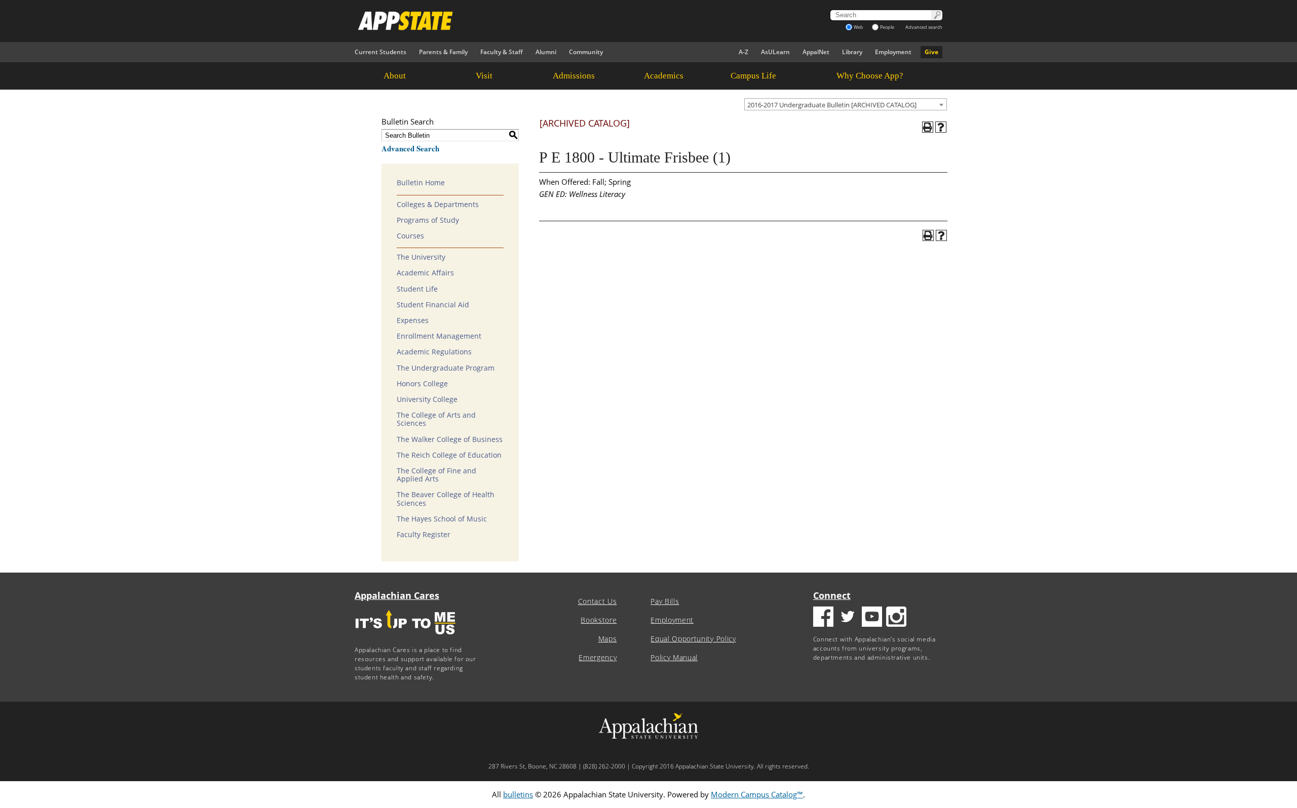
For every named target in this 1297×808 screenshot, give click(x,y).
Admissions (574, 75)
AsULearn (775, 52)
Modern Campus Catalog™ (757, 794)
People (887, 27)
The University (421, 257)
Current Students (380, 52)
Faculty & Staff (501, 52)
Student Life (417, 289)
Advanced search (923, 27)
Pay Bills (665, 601)
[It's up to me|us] (405, 637)
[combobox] (845, 104)
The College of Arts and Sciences (436, 419)
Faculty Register (423, 534)
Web (858, 27)
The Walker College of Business (450, 439)
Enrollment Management (439, 336)
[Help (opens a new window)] (940, 127)
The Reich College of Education (449, 455)
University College (427, 399)
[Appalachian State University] (557, 20)
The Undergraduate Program (445, 368)
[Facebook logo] (823, 618)
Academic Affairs (425, 272)
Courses (410, 235)
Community (586, 52)
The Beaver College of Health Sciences (445, 498)
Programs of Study (428, 220)
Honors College (422, 383)
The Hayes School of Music (442, 518)
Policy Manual (674, 657)
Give (931, 52)
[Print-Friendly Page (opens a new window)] (927, 127)
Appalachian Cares (397, 595)
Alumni (546, 52)
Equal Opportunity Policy (693, 638)
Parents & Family (443, 52)
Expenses (413, 320)
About (395, 75)
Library (852, 52)
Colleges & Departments (438, 204)
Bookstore (599, 620)
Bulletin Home (421, 182)
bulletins (518, 794)
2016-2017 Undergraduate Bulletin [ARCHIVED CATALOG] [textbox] (832, 104)
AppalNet (816, 52)
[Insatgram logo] (896, 618)
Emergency (598, 657)
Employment (893, 52)
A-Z (743, 52)
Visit (484, 75)
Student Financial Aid (433, 304)
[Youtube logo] (872, 618)
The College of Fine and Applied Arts (436, 474)
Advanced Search (410, 148)
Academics (663, 75)
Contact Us (597, 601)
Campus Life (753, 75)
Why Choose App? (869, 75)
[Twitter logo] (847, 618)
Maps (607, 638)
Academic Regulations (434, 351)
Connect (832, 595)
